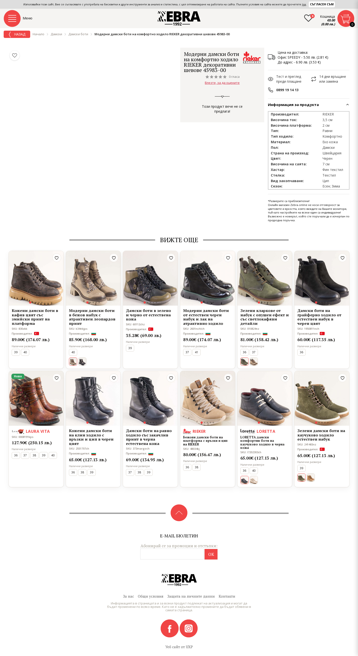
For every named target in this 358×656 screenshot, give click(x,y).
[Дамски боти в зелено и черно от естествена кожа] (150, 278)
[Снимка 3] (36, 302)
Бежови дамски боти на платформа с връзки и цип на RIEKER (205, 440)
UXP (189, 646)
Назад (19, 34)
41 (196, 352)
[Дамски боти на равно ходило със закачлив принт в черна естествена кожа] (150, 398)
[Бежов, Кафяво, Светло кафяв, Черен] (82, 361)
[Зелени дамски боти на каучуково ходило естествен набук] (321, 398)
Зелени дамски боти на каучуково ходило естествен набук (321, 435)
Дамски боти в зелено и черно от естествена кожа (148, 315)
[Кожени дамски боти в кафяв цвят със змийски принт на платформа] (36, 278)
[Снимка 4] (39, 302)
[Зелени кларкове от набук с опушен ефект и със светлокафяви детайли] (264, 278)
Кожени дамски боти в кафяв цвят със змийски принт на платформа (35, 317)
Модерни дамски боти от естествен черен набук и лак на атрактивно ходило (206, 317)
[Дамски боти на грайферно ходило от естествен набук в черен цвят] (321, 278)
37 (187, 352)
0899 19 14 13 (287, 90)
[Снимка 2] (33, 302)
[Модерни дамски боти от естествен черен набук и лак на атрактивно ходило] (207, 278)
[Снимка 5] (42, 302)
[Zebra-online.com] (179, 18)
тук (304, 4)
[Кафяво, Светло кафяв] (311, 477)
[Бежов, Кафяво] (254, 361)
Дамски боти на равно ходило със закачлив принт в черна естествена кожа (149, 437)
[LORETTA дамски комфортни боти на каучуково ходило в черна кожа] (264, 398)
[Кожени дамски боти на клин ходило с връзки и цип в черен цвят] (93, 398)
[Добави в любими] (56, 257)
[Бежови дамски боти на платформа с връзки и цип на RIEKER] (207, 398)
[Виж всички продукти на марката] (252, 57)
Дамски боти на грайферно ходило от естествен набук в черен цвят (319, 317)
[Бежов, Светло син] (254, 480)
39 (16, 352)
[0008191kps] (36, 398)
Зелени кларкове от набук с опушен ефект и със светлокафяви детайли (264, 317)
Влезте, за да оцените (222, 82)
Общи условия (150, 596)
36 (244, 352)
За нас (128, 596)
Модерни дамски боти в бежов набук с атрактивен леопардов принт (92, 317)
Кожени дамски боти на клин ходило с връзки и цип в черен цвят (91, 437)
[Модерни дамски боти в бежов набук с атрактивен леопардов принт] (93, 278)
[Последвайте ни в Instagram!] (188, 628)
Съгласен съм (322, 4)
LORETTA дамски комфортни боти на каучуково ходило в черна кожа (262, 442)
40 (25, 352)
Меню (27, 18)
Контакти (227, 596)
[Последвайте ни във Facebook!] (169, 628)
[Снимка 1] (30, 302)
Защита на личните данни (191, 596)
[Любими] (14, 55)
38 (34, 455)
